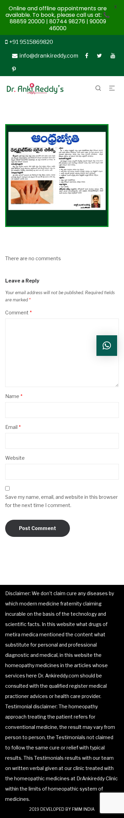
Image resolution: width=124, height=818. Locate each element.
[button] (106, 345)
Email (13, 427)
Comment (18, 312)
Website (15, 458)
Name (13, 396)
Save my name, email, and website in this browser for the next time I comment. (61, 501)
